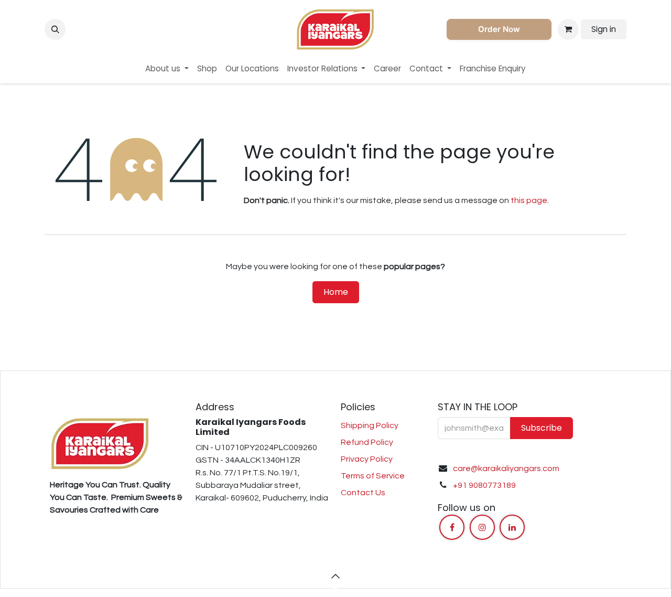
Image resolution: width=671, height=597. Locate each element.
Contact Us (363, 492)
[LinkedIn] (512, 527)
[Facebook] (451, 527)
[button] (55, 29)
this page (529, 200)
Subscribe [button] (541, 428)
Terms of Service (373, 476)
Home (335, 292)
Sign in (603, 29)
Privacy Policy (367, 459)
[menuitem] (167, 69)
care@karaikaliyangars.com (506, 468)
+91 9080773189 (484, 485)
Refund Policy (367, 442)
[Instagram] (482, 527)
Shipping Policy (369, 425)
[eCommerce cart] (568, 29)
